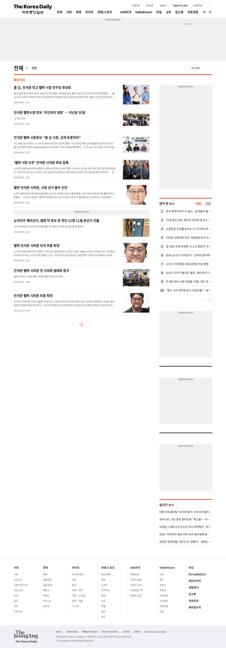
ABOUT (59, 631)
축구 (103, 616)
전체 (59, 12)
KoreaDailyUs (197, 574)
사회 (69, 12)
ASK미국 (125, 12)
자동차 (46, 606)
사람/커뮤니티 (20, 585)
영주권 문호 (136, 595)
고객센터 (137, 631)
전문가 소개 (136, 585)
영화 (103, 579)
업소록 (179, 12)
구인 (161, 574)
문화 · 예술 (77, 600)
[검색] (210, 12)
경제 (78, 12)
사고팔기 (163, 600)
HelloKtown (143, 12)
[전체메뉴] (204, 12)
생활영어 (194, 587)
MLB (103, 595)
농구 (103, 600)
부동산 (46, 595)
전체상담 (134, 574)
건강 (74, 579)
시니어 (75, 606)
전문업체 (163, 595)
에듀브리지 (195, 581)
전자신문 (149, 5)
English (163, 5)
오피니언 (18, 611)
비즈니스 (47, 600)
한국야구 (105, 590)
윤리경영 (125, 631)
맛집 (161, 611)
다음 (209, 300)
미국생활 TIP (136, 590)
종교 (74, 585)
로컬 (208, 203)
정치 (16, 600)
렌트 (161, 579)
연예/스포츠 (104, 12)
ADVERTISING (72, 631)
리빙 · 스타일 (78, 595)
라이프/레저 (78, 574)
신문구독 (135, 5)
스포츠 (104, 585)
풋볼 (103, 606)
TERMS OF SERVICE (109, 631)
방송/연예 (106, 574)
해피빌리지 (195, 607)
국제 (16, 606)
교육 (168, 12)
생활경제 (47, 579)
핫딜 (159, 12)
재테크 (46, 590)
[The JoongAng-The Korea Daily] (26, 636)
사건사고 (18, 579)
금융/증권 (47, 585)
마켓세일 (163, 606)
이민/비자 (18, 590)
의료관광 (192, 12)
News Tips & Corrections (155, 631)
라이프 (89, 12)
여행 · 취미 (77, 590)
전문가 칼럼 (136, 579)
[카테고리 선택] (27, 68)
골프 (103, 611)
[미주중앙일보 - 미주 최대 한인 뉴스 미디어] (33, 9)
